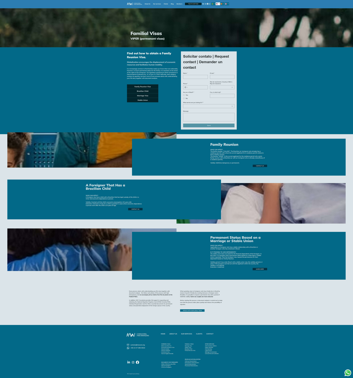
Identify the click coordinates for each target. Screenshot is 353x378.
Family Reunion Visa (190, 350)
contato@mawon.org (137, 345)
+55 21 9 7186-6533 (137, 348)
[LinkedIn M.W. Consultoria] (203, 4)
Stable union (188, 347)
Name (185, 73)
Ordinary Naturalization (191, 361)
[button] (157, 4)
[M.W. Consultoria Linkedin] (128, 362)
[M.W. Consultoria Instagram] (133, 362)
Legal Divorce (208, 350)
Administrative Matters (211, 346)
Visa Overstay (208, 349)
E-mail (212, 73)
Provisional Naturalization (191, 365)
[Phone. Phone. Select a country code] (186, 87)
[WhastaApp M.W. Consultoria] (210, 4)
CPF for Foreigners (166, 365)
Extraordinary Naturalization (192, 362)
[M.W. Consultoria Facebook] (137, 362)
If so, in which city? (215, 92)
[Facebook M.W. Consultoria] (207, 4)
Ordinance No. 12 (142, 74)
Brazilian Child (188, 349)
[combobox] (222, 87)
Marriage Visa (188, 346)
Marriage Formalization (211, 352)
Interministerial (132, 74)
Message (185, 111)
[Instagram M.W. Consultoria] (205, 4)
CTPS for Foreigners (166, 367)
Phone (185, 83)
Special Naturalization (190, 364)
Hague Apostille (209, 347)
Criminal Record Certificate (212, 353)
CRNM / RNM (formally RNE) (168, 364)
